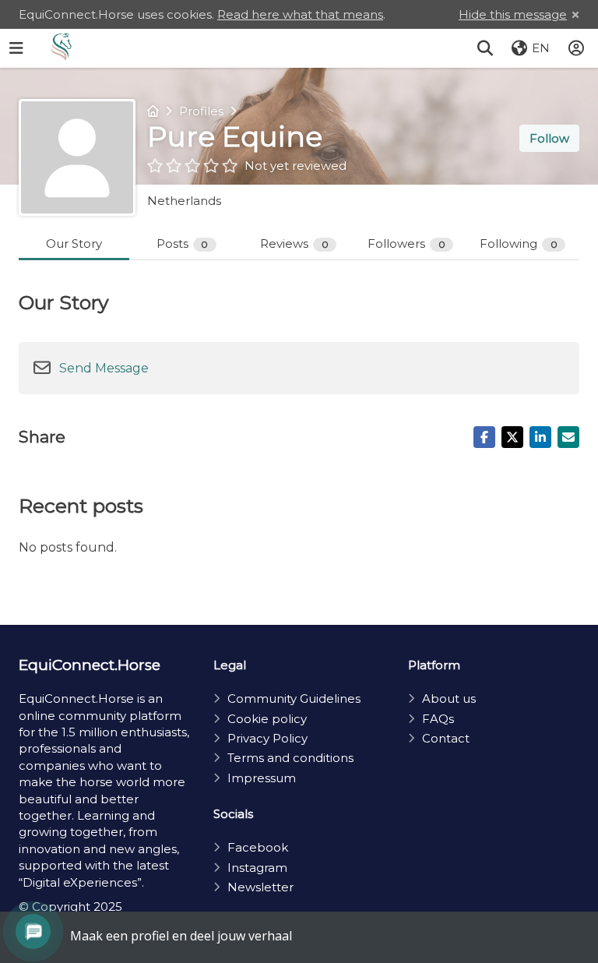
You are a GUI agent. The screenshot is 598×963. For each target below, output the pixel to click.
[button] (485, 48)
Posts (183, 243)
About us (449, 698)
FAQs (438, 718)
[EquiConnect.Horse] (61, 48)
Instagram (257, 867)
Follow (549, 138)
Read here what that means (300, 14)
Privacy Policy (267, 738)
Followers (406, 243)
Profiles (201, 111)
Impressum (261, 778)
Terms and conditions (290, 757)
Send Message (104, 368)
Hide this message (513, 14)
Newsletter (260, 887)
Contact (446, 738)
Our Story (74, 243)
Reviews (294, 243)
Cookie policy (267, 718)
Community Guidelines (294, 698)
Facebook (257, 847)
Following (519, 243)
